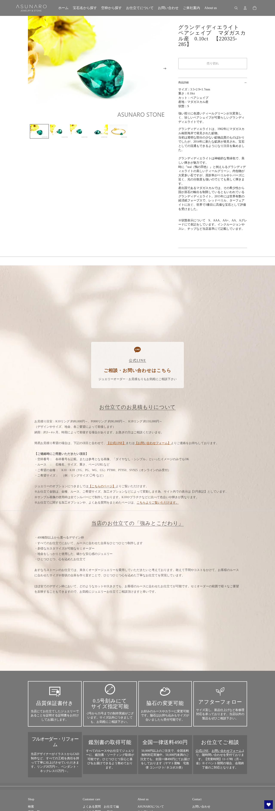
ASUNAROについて (151, 806)
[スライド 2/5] (59, 131)
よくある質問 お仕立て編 (101, 806)
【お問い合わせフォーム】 (153, 443)
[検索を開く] (236, 8)
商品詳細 (183, 82)
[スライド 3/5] (79, 131)
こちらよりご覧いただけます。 (158, 502)
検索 (31, 806)
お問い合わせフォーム (227, 750)
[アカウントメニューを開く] (245, 8)
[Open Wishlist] (268, 804)
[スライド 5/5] (119, 131)
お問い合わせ (201, 806)
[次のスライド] (166, 69)
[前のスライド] (31, 69)
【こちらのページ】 (102, 486)
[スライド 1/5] (39, 131)
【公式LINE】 (116, 443)
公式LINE (202, 750)
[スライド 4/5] (99, 131)
